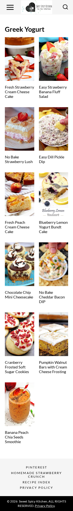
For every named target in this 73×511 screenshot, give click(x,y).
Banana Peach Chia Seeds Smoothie (16, 437)
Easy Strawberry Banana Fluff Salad (53, 92)
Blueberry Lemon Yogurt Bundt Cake (53, 227)
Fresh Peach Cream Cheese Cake (17, 227)
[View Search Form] (65, 7)
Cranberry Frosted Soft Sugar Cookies (17, 367)
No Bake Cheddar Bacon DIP (52, 297)
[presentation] (19, 59)
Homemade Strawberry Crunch (36, 474)
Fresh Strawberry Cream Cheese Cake (19, 92)
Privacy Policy (36, 487)
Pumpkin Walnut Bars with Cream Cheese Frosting (53, 367)
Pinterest (36, 467)
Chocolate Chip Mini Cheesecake (19, 294)
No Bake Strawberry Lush (19, 159)
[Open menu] (10, 7)
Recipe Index (36, 482)
